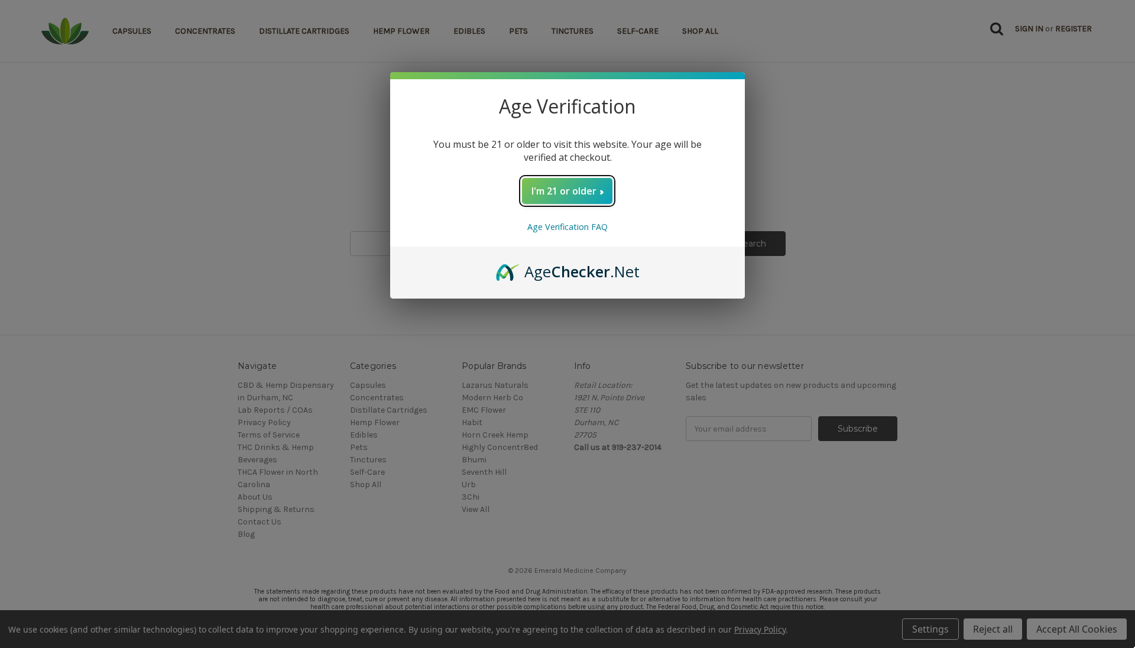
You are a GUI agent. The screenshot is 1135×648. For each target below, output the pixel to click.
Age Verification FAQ (567, 226)
